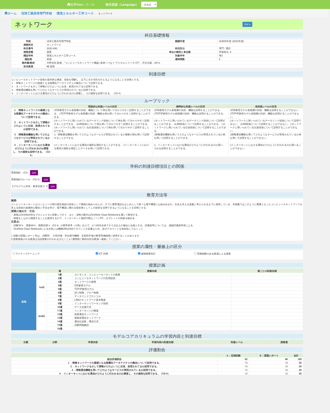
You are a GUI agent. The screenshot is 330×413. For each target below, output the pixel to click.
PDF (246, 24)
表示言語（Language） (122, 4)
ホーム (12, 13)
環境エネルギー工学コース (75, 13)
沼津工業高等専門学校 (36, 13)
